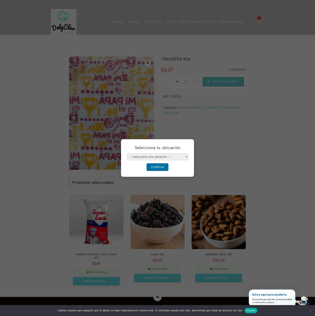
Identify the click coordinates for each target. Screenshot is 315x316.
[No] (310, 310)
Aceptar (251, 310)
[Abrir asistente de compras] (303, 304)
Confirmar (157, 167)
